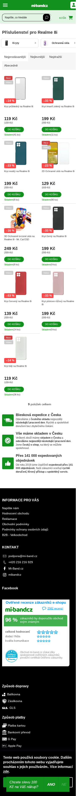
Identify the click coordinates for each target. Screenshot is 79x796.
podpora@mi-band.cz (22, 556)
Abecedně (11, 65)
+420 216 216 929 (20, 562)
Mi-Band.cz (15, 568)
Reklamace (9, 519)
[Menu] (6, 5)
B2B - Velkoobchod (14, 535)
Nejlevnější (37, 56)
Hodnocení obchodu (15, 513)
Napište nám (10, 508)
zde (6, 771)
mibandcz (14, 574)
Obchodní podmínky (15, 524)
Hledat (46, 17)
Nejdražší (55, 56)
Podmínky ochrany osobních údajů (25, 529)
